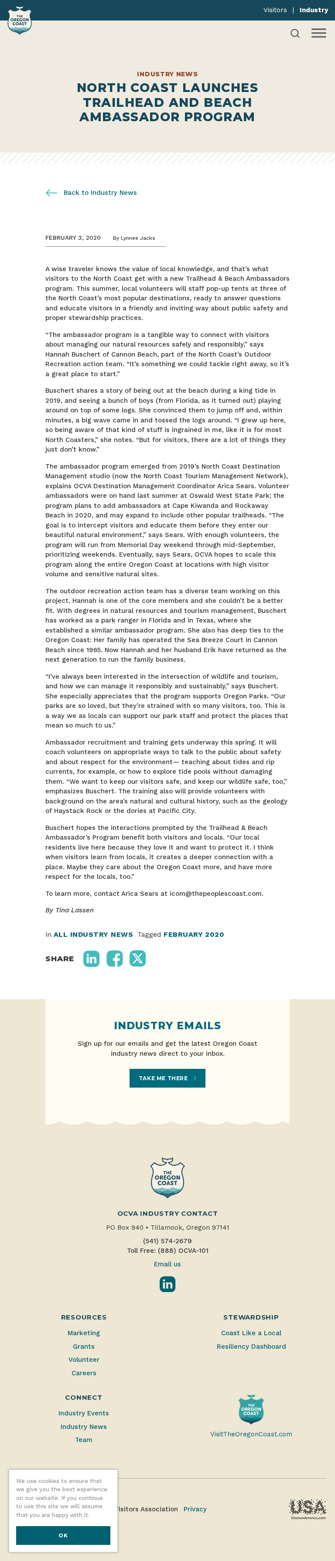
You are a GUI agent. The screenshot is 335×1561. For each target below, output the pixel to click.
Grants (84, 1346)
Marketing (84, 1333)
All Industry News (93, 934)
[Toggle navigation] (318, 33)
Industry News (84, 1427)
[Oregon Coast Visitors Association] (19, 20)
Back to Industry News (99, 193)
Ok (63, 1535)
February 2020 (194, 934)
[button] (91, 958)
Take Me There (164, 1078)
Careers (84, 1373)
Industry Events (83, 1413)
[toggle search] (295, 33)
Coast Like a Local (251, 1333)
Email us (167, 1264)
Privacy (195, 1509)
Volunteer (83, 1360)
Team (83, 1440)
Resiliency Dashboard (251, 1346)
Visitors (275, 10)
